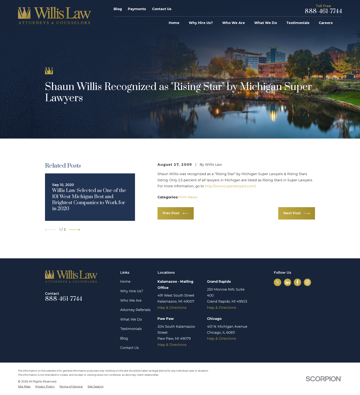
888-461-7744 (323, 11)
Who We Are (131, 300)
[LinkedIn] (288, 282)
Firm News (188, 197)
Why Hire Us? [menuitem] (201, 23)
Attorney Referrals (135, 310)
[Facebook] (298, 282)
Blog (118, 9)
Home (125, 282)
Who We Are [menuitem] (233, 23)
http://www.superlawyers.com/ (230, 186)
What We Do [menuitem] (265, 23)
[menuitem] (24, 386)
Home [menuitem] (174, 23)
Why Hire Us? (131, 291)
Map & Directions (172, 308)
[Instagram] (307, 282)
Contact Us (161, 9)
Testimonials (131, 329)
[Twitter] (277, 282)
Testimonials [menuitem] (297, 23)
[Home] (54, 15)
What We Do (131, 319)
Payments (137, 9)
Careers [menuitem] (326, 23)
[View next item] (74, 229)
